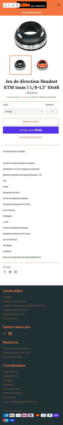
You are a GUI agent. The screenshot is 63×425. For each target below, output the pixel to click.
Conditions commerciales (14, 301)
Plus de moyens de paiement (30, 137)
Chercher (7, 297)
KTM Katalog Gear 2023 (14, 314)
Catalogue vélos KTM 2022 (15, 310)
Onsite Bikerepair (15, 411)
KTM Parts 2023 (10, 318)
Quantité (49, 105)
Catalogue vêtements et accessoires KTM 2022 (24, 305)
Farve (5, 105)
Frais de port (25, 97)
